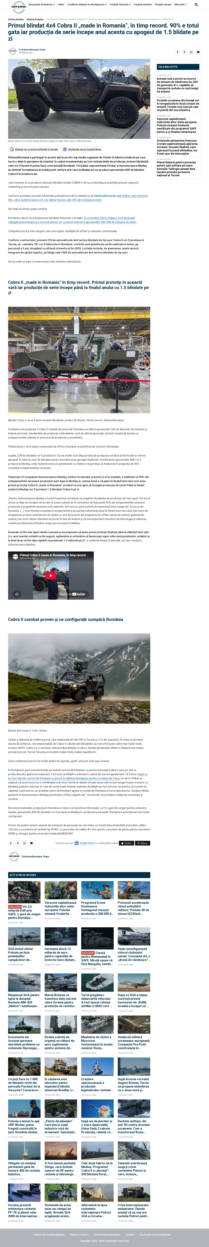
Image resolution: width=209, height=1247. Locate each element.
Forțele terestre (119, 4)
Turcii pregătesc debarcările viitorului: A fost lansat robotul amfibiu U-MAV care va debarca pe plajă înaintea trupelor (97, 1000)
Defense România (16, 19)
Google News (87, 843)
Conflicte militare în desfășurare (85, 4)
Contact (129, 1234)
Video (61, 4)
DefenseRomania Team (34, 49)
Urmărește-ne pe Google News (84, 149)
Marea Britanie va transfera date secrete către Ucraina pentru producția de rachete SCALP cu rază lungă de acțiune (60, 1000)
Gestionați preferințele (107, 1234)
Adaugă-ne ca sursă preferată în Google (36, 149)
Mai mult (179, 4)
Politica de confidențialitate (49, 1234)
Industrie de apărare (35, 19)
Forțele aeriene (143, 4)
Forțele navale (163, 4)
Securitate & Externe (40, 4)
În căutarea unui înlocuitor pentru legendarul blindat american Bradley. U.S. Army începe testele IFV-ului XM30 (60, 1084)
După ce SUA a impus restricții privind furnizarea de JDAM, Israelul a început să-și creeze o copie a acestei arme (133, 1000)
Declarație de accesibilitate (155, 1234)
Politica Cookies (79, 1234)
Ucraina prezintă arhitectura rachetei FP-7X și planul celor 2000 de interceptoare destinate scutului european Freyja (23, 1210)
